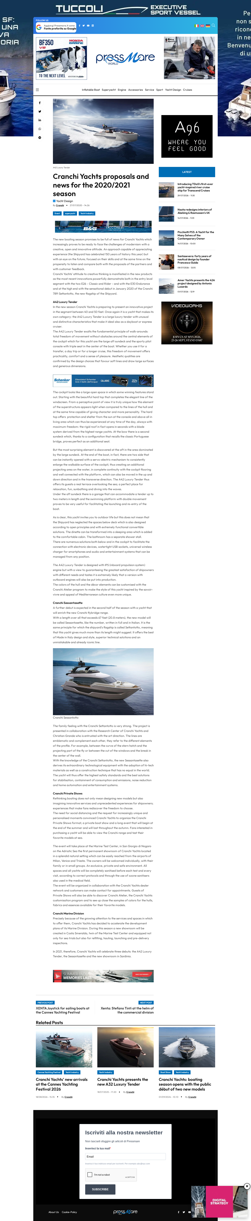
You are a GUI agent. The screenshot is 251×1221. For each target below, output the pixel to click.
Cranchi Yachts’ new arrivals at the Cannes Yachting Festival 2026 (62, 1084)
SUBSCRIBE (100, 1189)
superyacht (70, 213)
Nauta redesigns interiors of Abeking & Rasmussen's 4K (195, 211)
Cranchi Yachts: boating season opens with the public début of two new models (185, 1084)
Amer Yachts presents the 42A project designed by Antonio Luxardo (196, 283)
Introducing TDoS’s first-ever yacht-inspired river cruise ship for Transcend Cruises (195, 187)
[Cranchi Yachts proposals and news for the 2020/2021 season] (40, 120)
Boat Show (166, 1072)
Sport (159, 89)
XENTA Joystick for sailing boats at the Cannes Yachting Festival (62, 1010)
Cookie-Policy (69, 1212)
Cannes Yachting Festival (49, 1072)
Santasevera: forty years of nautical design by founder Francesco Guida (194, 259)
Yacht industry (87, 213)
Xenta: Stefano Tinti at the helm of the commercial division (127, 1010)
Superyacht (109, 89)
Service (149, 89)
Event (57, 213)
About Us (53, 1212)
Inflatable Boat (91, 89)
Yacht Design (173, 89)
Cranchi (60, 205)
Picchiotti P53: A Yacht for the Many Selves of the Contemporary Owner (196, 235)
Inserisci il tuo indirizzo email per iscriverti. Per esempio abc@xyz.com (117, 1164)
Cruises (187, 89)
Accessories (135, 89)
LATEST (187, 172)
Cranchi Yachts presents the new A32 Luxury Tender (122, 1082)
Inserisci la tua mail (97, 1148)
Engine (122, 89)
